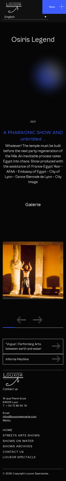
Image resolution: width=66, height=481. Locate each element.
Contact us (13, 452)
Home (7, 430)
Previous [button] (21, 319)
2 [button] (21, 327)
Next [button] (38, 319)
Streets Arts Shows (21, 435)
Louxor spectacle (19, 457)
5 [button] (57, 327)
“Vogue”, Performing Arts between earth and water (23, 346)
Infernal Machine (17, 359)
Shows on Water (18, 441)
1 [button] (9, 327)
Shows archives (17, 446)
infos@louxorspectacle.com (19, 416)
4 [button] (45, 327)
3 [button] (33, 327)
